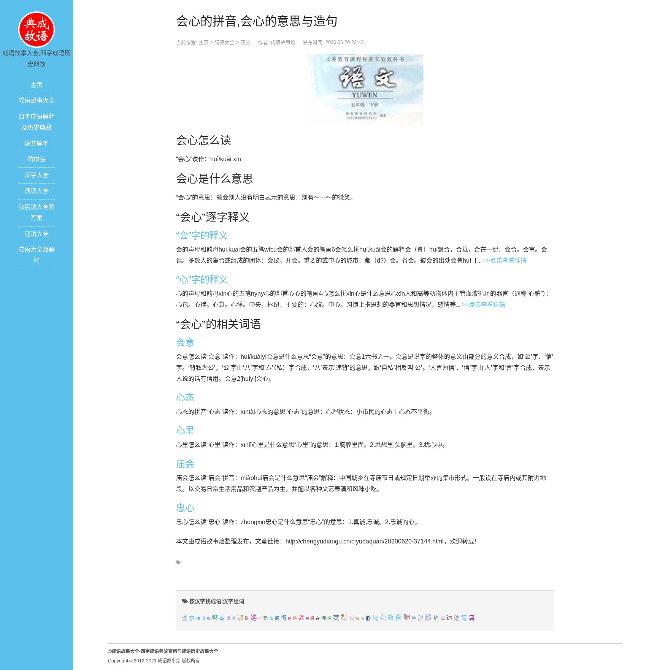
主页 (36, 85)
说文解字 (36, 143)
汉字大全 (36, 175)
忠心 (185, 508)
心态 (185, 397)
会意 (185, 342)
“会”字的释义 (202, 235)
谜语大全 (36, 234)
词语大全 (36, 191)
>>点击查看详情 (505, 260)
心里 (185, 430)
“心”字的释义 (202, 279)
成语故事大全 (36, 100)
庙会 (185, 464)
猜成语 (36, 159)
